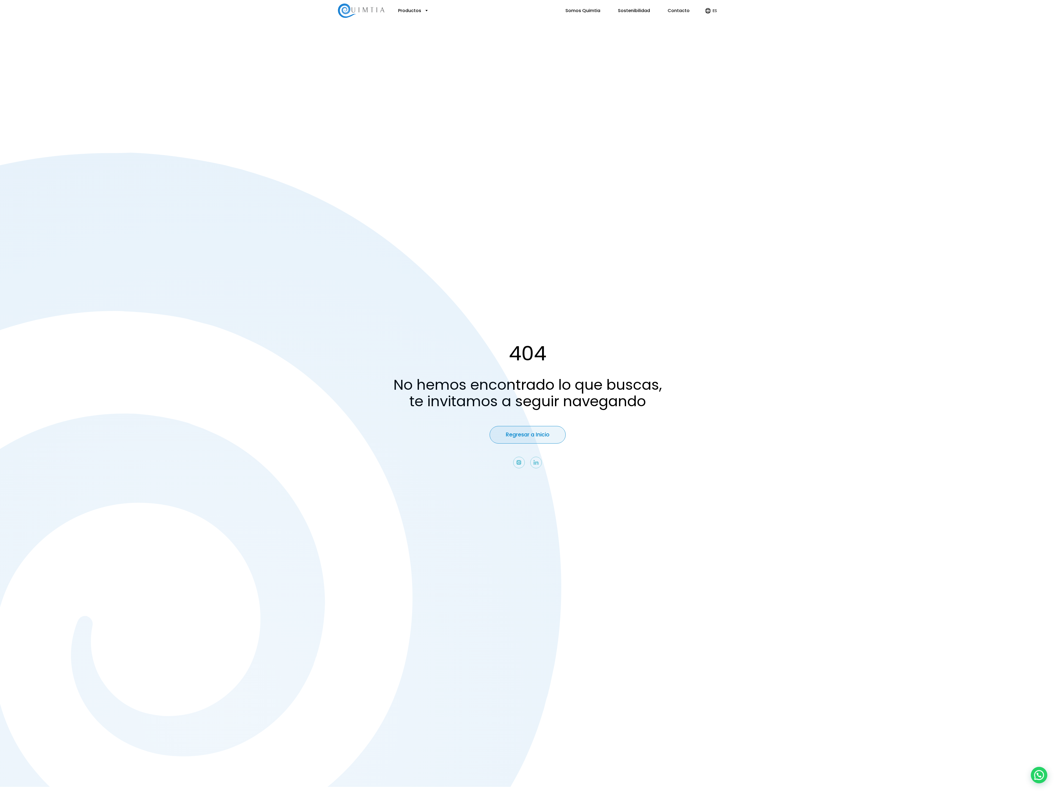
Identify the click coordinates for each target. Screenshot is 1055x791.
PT (710, 34)
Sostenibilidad (634, 10)
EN (710, 27)
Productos (410, 10)
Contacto (679, 10)
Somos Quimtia (582, 10)
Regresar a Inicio (527, 434)
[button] (1039, 775)
